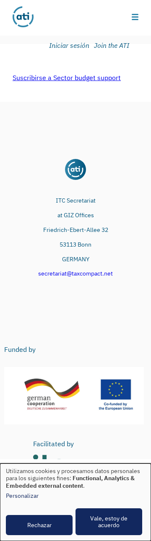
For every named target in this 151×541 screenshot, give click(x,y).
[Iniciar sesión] (70, 45)
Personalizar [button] (22, 495)
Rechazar (39, 525)
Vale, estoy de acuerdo (109, 522)
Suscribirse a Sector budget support (67, 77)
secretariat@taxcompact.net (75, 273)
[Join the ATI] (113, 45)
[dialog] (75, 502)
